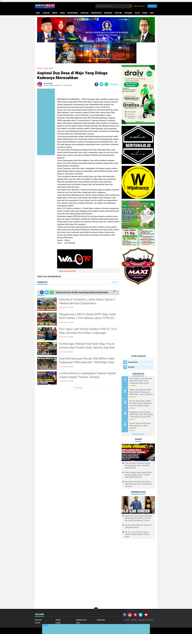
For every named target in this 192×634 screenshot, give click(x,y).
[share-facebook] (96, 84)
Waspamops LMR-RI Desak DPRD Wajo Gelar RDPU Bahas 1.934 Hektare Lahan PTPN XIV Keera (87, 318)
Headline (38, 620)
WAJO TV (152, 6)
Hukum (62, 13)
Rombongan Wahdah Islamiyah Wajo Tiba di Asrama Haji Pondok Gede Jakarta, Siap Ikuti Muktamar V (87, 347)
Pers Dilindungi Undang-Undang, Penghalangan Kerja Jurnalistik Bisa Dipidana (137, 465)
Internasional (72, 13)
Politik (137, 13)
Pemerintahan (96, 13)
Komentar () (114, 84)
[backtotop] (96, 609)
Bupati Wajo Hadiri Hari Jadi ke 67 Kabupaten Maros (138, 526)
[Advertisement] (138, 319)
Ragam (144, 13)
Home (38, 13)
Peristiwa (118, 13)
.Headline (45, 13)
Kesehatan (84, 13)
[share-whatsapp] (106, 84)
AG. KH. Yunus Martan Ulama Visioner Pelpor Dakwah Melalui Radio (137, 534)
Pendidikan (108, 13)
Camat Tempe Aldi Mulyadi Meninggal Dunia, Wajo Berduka (140, 425)
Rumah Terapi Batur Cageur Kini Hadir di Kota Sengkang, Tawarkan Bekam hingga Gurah (140, 403)
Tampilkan (115, 282)
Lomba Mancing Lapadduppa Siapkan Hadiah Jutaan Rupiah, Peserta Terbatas (87, 375)
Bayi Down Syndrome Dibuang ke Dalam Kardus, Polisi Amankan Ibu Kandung (138, 484)
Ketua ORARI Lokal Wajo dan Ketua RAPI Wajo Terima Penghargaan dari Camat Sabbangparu (140, 380)
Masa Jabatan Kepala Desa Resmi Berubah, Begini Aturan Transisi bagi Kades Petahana (138, 474)
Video (152, 13)
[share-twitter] (101, 84)
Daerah (54, 13)
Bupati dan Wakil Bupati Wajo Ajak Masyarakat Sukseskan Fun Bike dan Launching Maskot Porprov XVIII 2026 (138, 518)
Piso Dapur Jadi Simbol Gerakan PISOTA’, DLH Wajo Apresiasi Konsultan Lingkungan (88, 330)
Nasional (131, 367)
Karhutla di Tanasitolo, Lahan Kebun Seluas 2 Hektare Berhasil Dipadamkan (87, 301)
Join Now (126, 620)
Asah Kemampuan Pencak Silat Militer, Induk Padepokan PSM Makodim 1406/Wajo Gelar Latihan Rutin (87, 362)
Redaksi (134, 620)
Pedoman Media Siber (145, 620)
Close (45, 625)
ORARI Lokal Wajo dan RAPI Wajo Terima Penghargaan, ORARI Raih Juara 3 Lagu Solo (141, 392)
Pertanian (128, 13)
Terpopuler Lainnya (138, 434)
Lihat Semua (78, 388)
